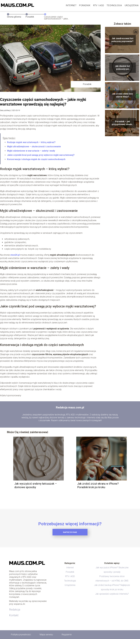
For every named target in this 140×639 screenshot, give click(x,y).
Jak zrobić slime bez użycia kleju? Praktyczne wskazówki (122, 95)
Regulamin (67, 634)
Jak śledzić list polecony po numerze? (122, 68)
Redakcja (14, 609)
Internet (71, 5)
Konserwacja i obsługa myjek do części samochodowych (36, 159)
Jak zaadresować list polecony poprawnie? (122, 40)
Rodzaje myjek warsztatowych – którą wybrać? (31, 142)
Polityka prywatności (21, 634)
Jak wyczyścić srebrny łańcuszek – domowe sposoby (35, 485)
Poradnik (85, 5)
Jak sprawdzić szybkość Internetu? (112, 594)
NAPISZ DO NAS (70, 532)
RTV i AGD (98, 5)
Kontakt (13, 615)
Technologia (114, 5)
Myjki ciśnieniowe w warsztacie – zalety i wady (31, 150)
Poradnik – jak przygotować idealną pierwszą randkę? (122, 123)
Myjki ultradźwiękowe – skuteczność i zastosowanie (34, 146)
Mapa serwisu (46, 634)
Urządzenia (132, 5)
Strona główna (14, 16)
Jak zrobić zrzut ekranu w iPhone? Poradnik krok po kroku (98, 485)
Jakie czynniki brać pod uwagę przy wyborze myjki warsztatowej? (41, 155)
